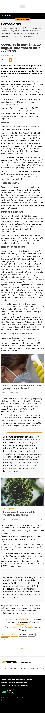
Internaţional (8, 508)
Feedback (24, 686)
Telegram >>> (22, 624)
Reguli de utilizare (18, 680)
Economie (23, 668)
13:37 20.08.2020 (7, 55)
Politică (4, 668)
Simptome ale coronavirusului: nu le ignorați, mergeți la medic (21, 387)
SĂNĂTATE (23, 635)
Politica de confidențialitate (17, 683)
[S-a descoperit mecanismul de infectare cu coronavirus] (22, 492)
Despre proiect (6, 680)
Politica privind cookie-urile (10, 686)
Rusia (32, 668)
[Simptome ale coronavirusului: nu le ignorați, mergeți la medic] (22, 368)
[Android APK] (7, 691)
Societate (14, 635)
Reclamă (4, 683)
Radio (30, 627)
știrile (23, 619)
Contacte (29, 680)
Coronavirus (5, 635)
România (4, 639)
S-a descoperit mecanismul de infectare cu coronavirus (18, 513)
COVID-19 (32, 635)
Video (15, 627)
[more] (41, 392)
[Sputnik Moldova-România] (6, 17)
